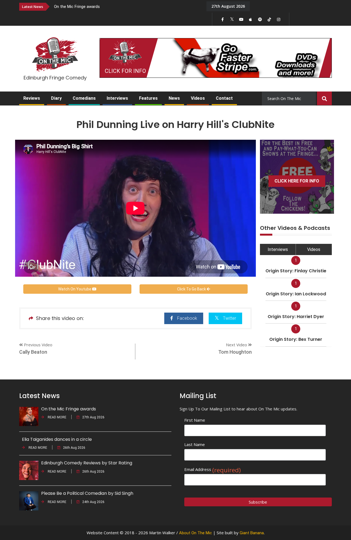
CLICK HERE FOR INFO (296, 181)
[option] (126, 6)
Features (148, 98)
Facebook (187, 318)
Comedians (84, 98)
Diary (56, 98)
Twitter (229, 318)
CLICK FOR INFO (125, 71)
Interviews (117, 98)
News (174, 98)
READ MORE (56, 417)
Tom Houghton (235, 352)
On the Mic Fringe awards (77, 6)
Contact (224, 98)
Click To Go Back (192, 289)
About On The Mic (195, 532)
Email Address (212, 469)
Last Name (194, 444)
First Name (194, 420)
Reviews (31, 98)
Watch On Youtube (75, 289)
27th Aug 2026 (93, 417)
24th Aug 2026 (93, 502)
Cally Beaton (33, 352)
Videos (198, 98)
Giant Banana (252, 532)
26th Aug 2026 (74, 448)
